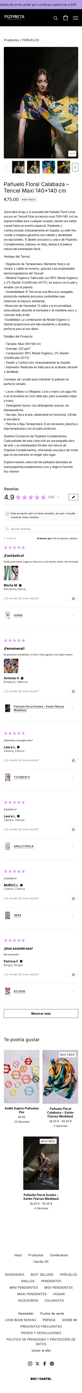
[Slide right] (75, 167)
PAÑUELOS (30, 40)
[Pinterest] (52, 1363)
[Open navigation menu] (75, 18)
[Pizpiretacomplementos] (14, 17)
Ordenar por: (45, 538)
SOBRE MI (69, 1320)
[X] (37, 1363)
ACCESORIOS (28, 1300)
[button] (58, 497)
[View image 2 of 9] (33, 167)
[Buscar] (55, 18)
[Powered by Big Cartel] (41, 1379)
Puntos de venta (52, 1313)
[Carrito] (65, 18)
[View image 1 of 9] (18, 167)
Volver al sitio (41, 1350)
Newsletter (26, 1313)
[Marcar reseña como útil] (73, 598)
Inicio (18, 1255)
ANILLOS (28, 1281)
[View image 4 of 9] (63, 167)
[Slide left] (7, 167)
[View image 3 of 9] (48, 167)
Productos (11, 40)
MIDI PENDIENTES (58, 1287)
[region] (41, 4)
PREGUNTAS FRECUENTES (41, 1326)
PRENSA (49, 1320)
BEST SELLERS (42, 1274)
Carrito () (41, 1262)
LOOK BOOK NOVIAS (20, 1320)
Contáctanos (59, 1255)
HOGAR (59, 1294)
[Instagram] (30, 1363)
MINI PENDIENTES (24, 1287)
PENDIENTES (51, 1281)
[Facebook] (44, 1363)
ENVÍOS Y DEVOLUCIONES (41, 1333)
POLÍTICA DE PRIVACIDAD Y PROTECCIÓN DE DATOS (41, 1342)
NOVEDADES (14, 1274)
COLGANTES (54, 1300)
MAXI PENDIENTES (32, 1294)
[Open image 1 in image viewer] (41, 102)
